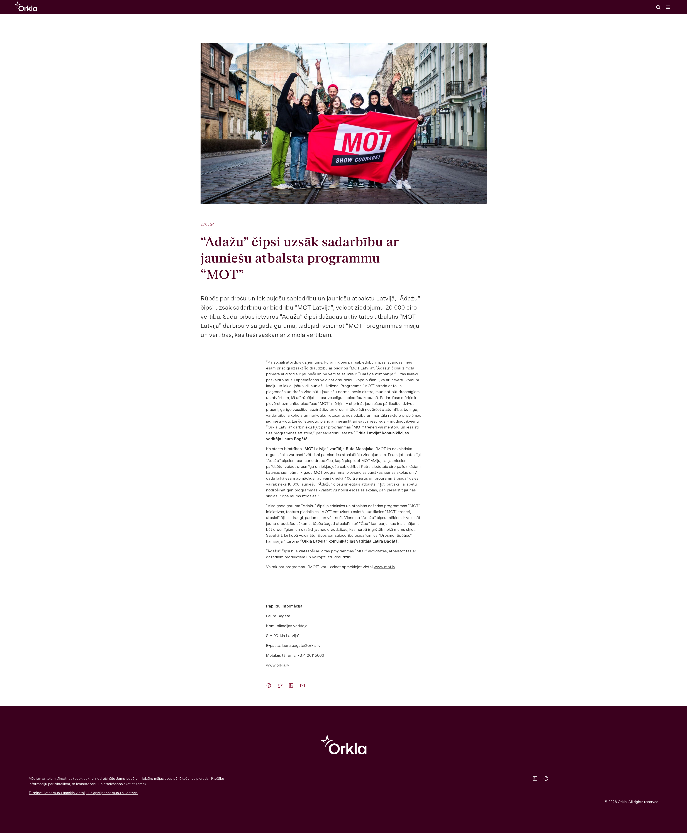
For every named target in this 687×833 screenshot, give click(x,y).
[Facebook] (270, 685)
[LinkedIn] (293, 685)
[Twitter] (281, 685)
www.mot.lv (384, 566)
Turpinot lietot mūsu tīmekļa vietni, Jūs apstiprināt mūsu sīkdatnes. (83, 793)
